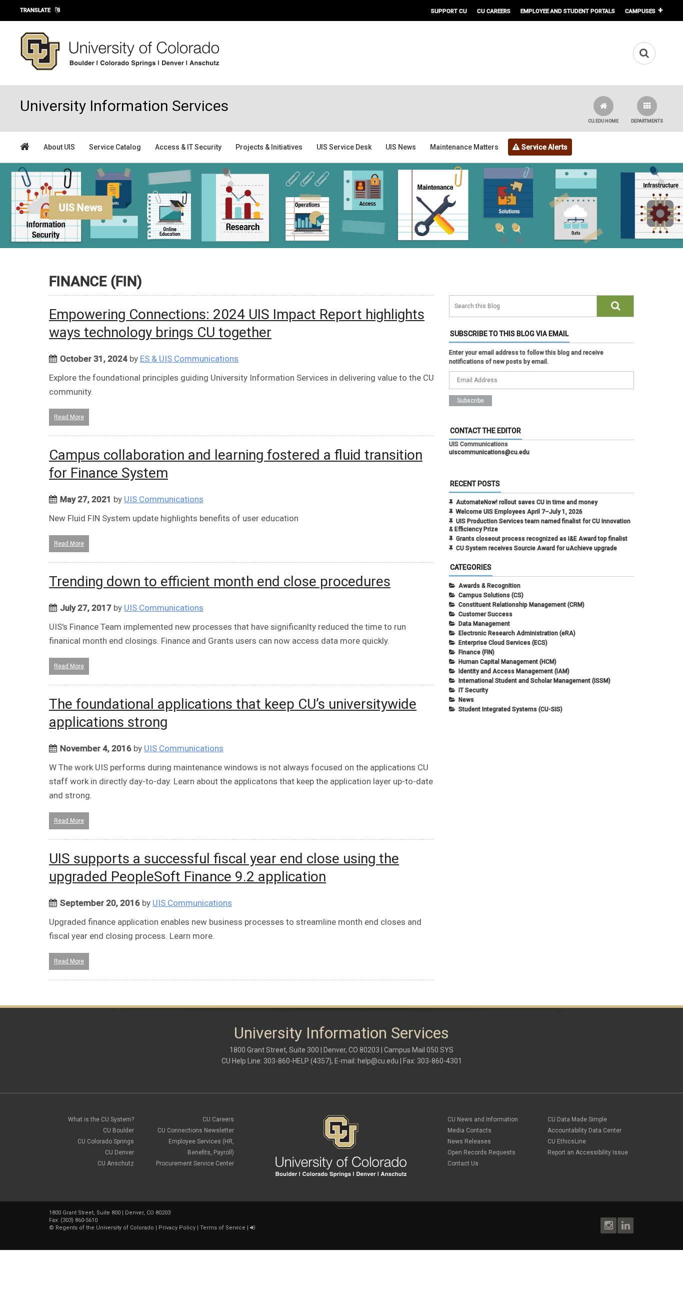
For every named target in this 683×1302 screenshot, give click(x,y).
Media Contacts (470, 1130)
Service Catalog (115, 147)
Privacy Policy (177, 1227)
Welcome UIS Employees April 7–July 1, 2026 (519, 511)
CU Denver (119, 1152)
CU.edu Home (603, 121)
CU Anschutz (116, 1163)
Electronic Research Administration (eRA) (517, 633)
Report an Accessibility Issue (588, 1152)
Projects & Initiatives (269, 147)
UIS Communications (164, 499)
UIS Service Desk (344, 147)
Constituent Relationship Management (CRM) (521, 604)
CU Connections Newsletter (196, 1130)
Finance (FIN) (476, 652)
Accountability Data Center (585, 1130)
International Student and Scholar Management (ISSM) (534, 680)
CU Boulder (118, 1130)
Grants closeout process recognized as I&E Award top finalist (542, 538)
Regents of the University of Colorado (105, 1227)
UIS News (401, 147)
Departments (647, 121)
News (466, 699)
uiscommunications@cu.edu (489, 452)
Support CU (449, 11)
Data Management (484, 623)
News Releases (469, 1141)
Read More (69, 417)
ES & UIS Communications (189, 359)
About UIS (59, 147)
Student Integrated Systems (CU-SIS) (510, 709)
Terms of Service (223, 1227)
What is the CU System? (101, 1119)
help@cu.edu (378, 1061)
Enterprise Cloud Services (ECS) (503, 642)
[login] (252, 1227)
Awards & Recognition (489, 585)
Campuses (640, 11)
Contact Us (463, 1163)
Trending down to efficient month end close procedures (219, 581)
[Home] (120, 69)
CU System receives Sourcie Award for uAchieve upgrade (536, 548)
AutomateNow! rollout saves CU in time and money (527, 502)
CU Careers (493, 11)
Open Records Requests (482, 1152)
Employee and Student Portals (567, 11)
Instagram (608, 1225)
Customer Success (485, 614)
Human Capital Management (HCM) (507, 661)
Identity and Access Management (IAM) (514, 671)
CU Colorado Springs (106, 1141)
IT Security (473, 690)
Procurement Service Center (195, 1163)
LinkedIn (626, 1225)
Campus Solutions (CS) (491, 595)
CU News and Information (483, 1119)
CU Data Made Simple (577, 1119)
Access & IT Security (188, 147)
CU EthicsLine (567, 1141)
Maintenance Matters (464, 147)
